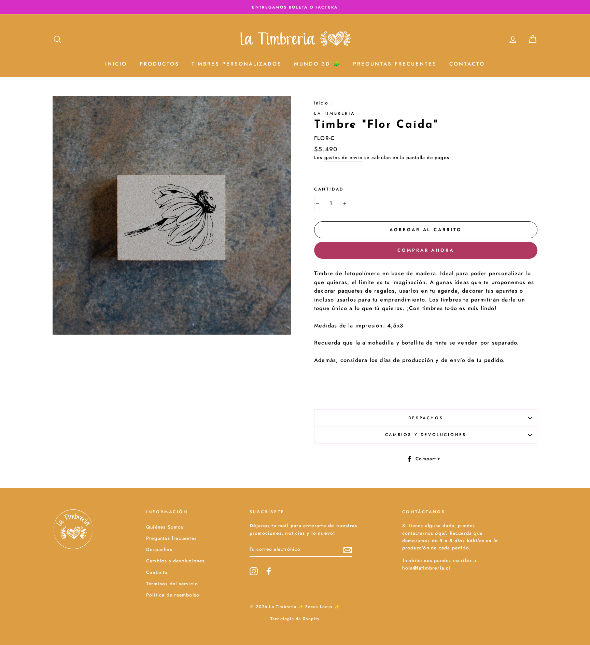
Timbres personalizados (237, 64)
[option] (295, 7)
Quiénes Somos (165, 526)
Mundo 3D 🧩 (317, 64)
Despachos (425, 418)
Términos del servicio (172, 583)
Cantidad (329, 189)
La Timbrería (334, 113)
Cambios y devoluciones (425, 435)
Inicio (116, 64)
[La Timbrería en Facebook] (269, 571)
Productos (159, 64)
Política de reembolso (172, 594)
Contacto (467, 64)
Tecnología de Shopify (295, 619)
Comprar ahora (425, 250)
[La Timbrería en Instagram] (254, 571)
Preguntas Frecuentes (395, 64)
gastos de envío (343, 157)
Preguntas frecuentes (171, 538)
